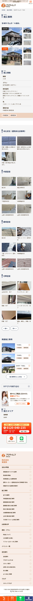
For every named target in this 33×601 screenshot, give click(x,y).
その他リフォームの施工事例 (11, 519)
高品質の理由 (7, 475)
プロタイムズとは (8, 560)
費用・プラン (6, 530)
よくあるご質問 (7, 574)
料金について (7, 534)
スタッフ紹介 (7, 563)
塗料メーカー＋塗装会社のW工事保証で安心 (15, 482)
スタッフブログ (7, 583)
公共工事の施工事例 (8, 516)
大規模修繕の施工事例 (9, 512)
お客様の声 (5, 524)
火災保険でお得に (8, 538)
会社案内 (4, 552)
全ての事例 (6, 495)
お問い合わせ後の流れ (9, 567)
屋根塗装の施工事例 (8, 502)
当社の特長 (5, 467)
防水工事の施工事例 (8, 509)
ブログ (4, 579)
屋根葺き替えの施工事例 (10, 505)
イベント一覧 (6, 546)
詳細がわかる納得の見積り (10, 486)
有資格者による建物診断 (10, 479)
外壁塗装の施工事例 (8, 498)
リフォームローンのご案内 (10, 541)
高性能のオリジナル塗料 (10, 472)
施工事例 (9, 10)
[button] (27, 30)
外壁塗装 (5, 115)
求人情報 (5, 570)
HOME (3, 10)
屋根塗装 (13, 115)
